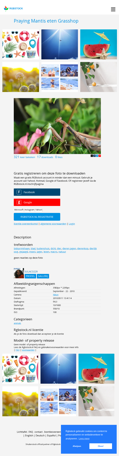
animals (17, 323)
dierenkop (82, 248)
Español (51, 435)
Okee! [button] (101, 446)
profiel (30, 276)
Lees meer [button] (84, 438)
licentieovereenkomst (56, 431)
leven (46, 251)
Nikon (55, 294)
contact (39, 431)
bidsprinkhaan (22, 248)
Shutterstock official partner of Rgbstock (43, 444)
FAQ (18, 350)
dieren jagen (69, 248)
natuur (62, 251)
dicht (53, 248)
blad (33, 248)
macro (54, 251)
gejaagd (23, 251)
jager (39, 251)
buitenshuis (43, 248)
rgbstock (16, 8)
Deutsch (40, 435)
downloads (47, 157)
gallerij (43, 276)
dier (59, 248)
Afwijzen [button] (77, 446)
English (29, 435)
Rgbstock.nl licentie (28, 329)
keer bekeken (27, 157)
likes (60, 157)
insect (32, 251)
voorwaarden (28, 350)
